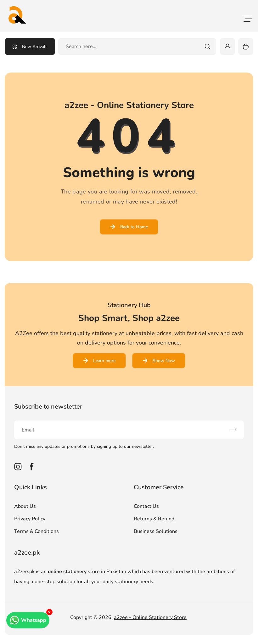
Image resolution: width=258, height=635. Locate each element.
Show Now (164, 361)
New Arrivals (35, 47)
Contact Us (146, 506)
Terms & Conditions (36, 531)
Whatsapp (33, 620)
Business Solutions (155, 531)
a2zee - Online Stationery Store (150, 617)
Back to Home (134, 227)
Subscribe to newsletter (48, 406)
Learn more (104, 361)
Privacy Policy (29, 518)
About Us (25, 506)
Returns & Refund (154, 518)
